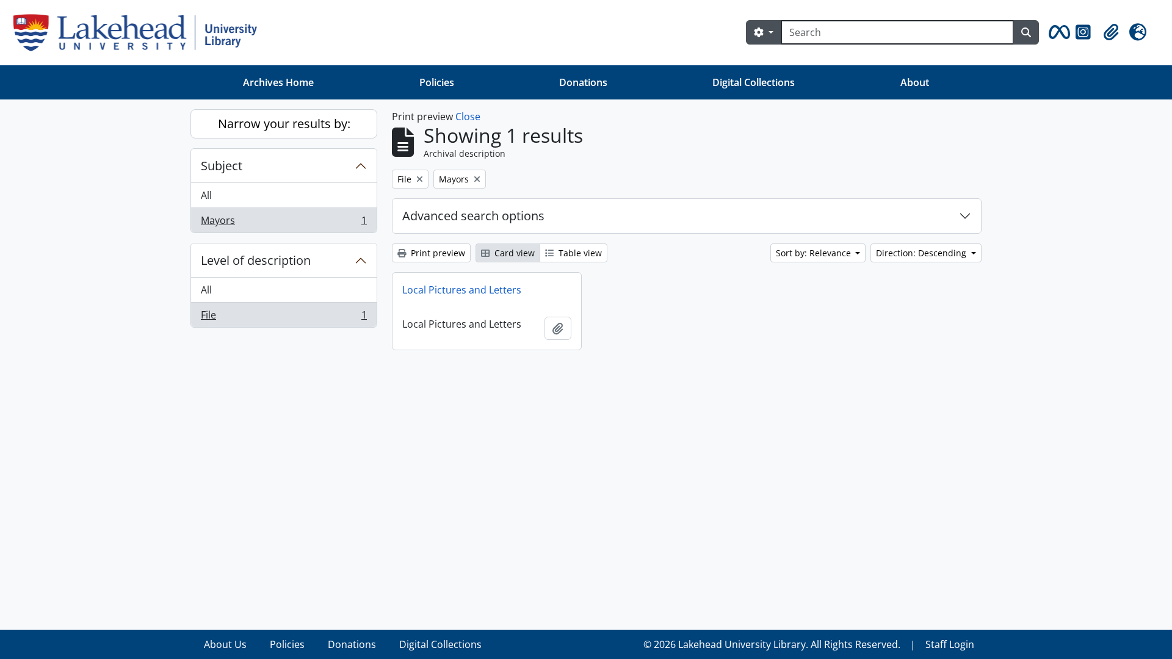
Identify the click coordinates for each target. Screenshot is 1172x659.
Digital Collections (753, 82)
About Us (225, 644)
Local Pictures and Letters (461, 290)
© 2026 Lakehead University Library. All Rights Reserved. (771, 644)
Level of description (256, 260)
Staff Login (949, 644)
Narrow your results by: (284, 123)
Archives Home (278, 82)
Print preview (436, 253)
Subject (221, 165)
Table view (579, 253)
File (283, 317)
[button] (1057, 32)
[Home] (140, 32)
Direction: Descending (922, 253)
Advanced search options (473, 215)
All (206, 195)
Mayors (283, 223)
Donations (583, 82)
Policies (436, 82)
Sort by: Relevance (814, 253)
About (914, 82)
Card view (513, 253)
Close (467, 116)
